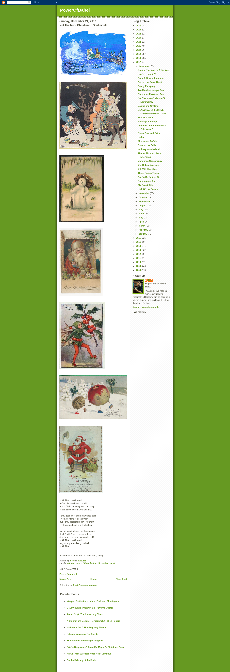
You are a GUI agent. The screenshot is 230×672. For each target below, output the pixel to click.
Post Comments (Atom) (85, 585)
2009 (138, 266)
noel (112, 563)
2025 (138, 29)
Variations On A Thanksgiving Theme (86, 627)
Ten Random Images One (151, 90)
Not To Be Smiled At (148, 177)
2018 (138, 58)
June (141, 213)
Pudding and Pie (146, 181)
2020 (138, 50)
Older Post (121, 579)
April (141, 221)
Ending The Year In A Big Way (153, 70)
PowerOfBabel (75, 10)
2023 (138, 38)
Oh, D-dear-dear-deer (148, 165)
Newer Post (65, 579)
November (144, 193)
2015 (138, 242)
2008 (138, 270)
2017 (138, 62)
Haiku (141, 137)
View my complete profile (146, 307)
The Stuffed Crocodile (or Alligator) (85, 640)
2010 (138, 262)
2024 (138, 33)
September (145, 201)
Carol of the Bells (147, 145)
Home (93, 579)
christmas (76, 563)
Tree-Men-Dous (145, 117)
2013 (138, 250)
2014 (138, 246)
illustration (103, 563)
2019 (138, 54)
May (141, 217)
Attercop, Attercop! (147, 121)
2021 (138, 46)
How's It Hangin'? (147, 74)
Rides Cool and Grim (149, 133)
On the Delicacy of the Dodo (81, 660)
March (142, 226)
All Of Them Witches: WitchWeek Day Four (89, 653)
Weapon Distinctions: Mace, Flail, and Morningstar (93, 601)
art (68, 563)
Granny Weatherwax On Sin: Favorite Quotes (90, 608)
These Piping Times (148, 173)
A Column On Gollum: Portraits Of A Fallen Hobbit (93, 621)
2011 (138, 258)
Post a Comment (68, 574)
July (141, 209)
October (143, 197)
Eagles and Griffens (148, 106)
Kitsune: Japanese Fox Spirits (82, 634)
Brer (150, 280)
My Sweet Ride (145, 185)
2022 (138, 42)
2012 (138, 254)
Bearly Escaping (146, 86)
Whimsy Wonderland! (149, 149)
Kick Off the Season (148, 189)
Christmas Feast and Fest (151, 94)
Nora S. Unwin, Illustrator (151, 78)
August (143, 205)
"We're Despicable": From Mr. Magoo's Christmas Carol (95, 647)
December (144, 66)
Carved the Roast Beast (150, 82)
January (143, 234)
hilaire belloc (89, 563)
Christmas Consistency (150, 161)
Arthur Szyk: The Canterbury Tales (85, 614)
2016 (138, 238)
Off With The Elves (147, 169)
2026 (138, 25)
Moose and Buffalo (147, 141)
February (144, 230)
